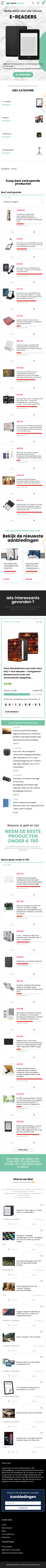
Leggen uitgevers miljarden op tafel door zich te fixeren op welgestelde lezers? (28, 1313)
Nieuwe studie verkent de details (29, 1413)
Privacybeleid (7, 1547)
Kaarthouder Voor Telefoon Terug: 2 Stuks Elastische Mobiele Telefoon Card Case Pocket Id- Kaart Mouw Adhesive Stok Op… (30, 507)
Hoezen (15, 799)
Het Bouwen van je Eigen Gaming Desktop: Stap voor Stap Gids (29, 1439)
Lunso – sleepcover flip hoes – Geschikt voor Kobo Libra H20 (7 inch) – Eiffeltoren (29, 937)
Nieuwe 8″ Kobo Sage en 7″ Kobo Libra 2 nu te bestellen (29, 1211)
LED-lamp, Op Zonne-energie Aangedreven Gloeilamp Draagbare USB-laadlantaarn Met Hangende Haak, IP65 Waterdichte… (30, 455)
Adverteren (6, 1537)
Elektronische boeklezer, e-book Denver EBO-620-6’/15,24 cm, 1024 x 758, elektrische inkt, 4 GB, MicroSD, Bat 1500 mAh (29, 1129)
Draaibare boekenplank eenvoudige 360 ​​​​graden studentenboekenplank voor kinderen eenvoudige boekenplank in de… (29, 217)
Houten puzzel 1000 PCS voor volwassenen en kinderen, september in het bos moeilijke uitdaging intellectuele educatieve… (29, 374)
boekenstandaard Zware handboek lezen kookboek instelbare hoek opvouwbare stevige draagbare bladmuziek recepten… (28, 1072)
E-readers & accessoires (11, 1219)
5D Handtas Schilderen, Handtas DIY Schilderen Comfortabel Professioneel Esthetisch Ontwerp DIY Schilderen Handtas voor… (30, 1016)
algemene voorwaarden (11, 1550)
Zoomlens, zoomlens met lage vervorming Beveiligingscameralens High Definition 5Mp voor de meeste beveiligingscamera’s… (26, 784)
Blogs (4, 1531)
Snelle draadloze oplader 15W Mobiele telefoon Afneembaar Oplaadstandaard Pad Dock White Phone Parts (29, 347)
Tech (4, 1245)
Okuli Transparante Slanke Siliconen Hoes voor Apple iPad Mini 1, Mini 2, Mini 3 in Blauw (28, 805)
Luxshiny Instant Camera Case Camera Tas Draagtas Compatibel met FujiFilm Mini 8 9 (29, 322)
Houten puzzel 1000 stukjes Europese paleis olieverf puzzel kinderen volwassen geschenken (29, 481)
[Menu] (2, 3)
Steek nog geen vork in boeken (29, 1337)
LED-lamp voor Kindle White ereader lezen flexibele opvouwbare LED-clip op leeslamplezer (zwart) (30, 245)
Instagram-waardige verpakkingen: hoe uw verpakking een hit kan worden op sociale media (29, 1238)
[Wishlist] (38, 3)
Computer (6, 1447)
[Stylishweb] (41, 1205)
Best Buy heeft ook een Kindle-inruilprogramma (29, 1363)
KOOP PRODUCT (11, 712)
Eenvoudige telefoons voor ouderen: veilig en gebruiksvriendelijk (27, 1288)
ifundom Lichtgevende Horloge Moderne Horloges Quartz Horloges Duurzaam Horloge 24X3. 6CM (30, 988)
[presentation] (4, 555)
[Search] (33, 3)
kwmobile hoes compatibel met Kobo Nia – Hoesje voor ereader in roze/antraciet (29, 270)
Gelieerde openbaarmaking (12, 1553)
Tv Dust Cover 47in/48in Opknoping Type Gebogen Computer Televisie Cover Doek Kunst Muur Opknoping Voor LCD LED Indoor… (29, 428)
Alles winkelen (7, 1528)
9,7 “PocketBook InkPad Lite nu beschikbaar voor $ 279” (28, 1388)
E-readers (16, 727)
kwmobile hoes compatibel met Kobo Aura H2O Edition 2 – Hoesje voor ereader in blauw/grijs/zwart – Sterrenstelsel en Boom (29, 295)
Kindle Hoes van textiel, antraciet (29, 961)
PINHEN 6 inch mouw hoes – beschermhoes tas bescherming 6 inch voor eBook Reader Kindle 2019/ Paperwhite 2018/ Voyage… (29, 1044)
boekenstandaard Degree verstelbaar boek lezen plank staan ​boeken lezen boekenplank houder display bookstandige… (29, 881)
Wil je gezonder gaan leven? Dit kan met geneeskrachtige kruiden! (29, 1263)
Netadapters (17, 748)
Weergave (6, 105)
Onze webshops (8, 1534)
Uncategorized (8, 1270)
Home (4, 1525)
